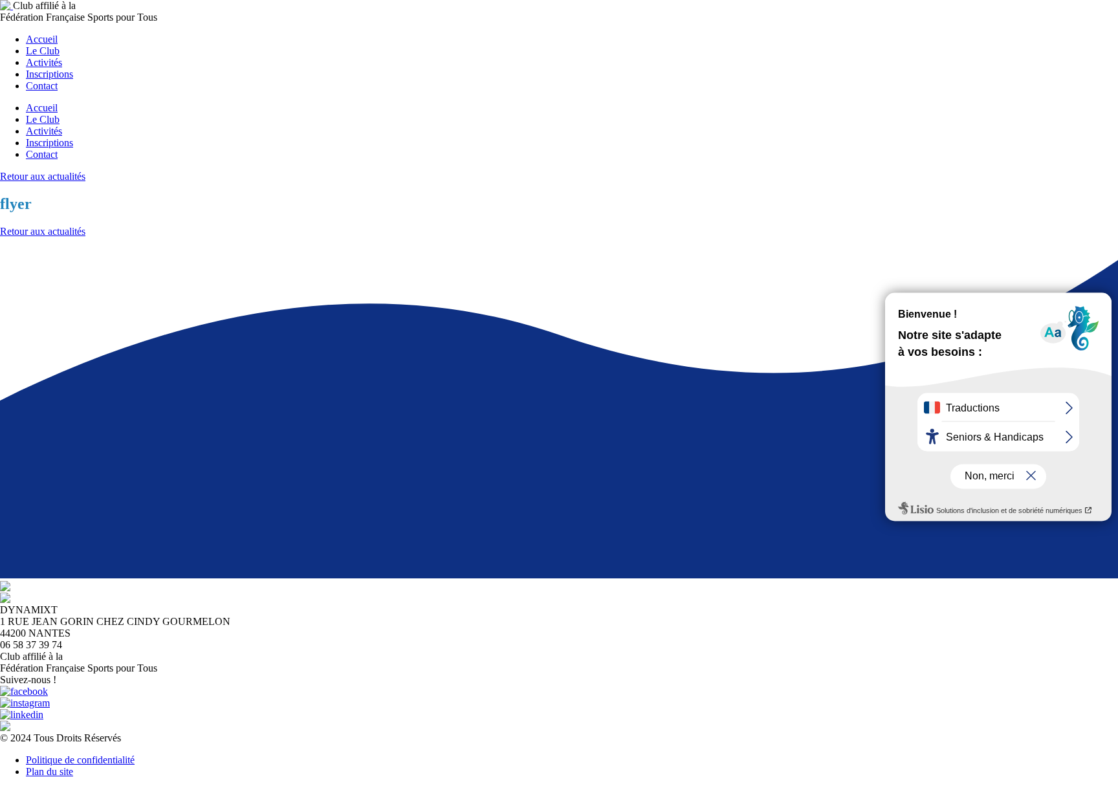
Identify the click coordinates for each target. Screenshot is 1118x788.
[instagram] (25, 702)
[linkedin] (21, 714)
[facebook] (24, 691)
